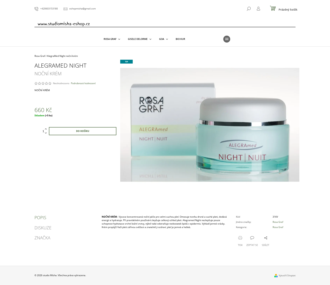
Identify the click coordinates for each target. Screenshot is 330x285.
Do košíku (82, 131)
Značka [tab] (42, 237)
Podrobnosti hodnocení (83, 83)
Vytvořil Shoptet (287, 275)
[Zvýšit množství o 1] (46, 129)
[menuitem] (112, 39)
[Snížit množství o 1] (46, 133)
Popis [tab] (40, 217)
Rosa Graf (278, 222)
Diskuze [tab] (42, 227)
